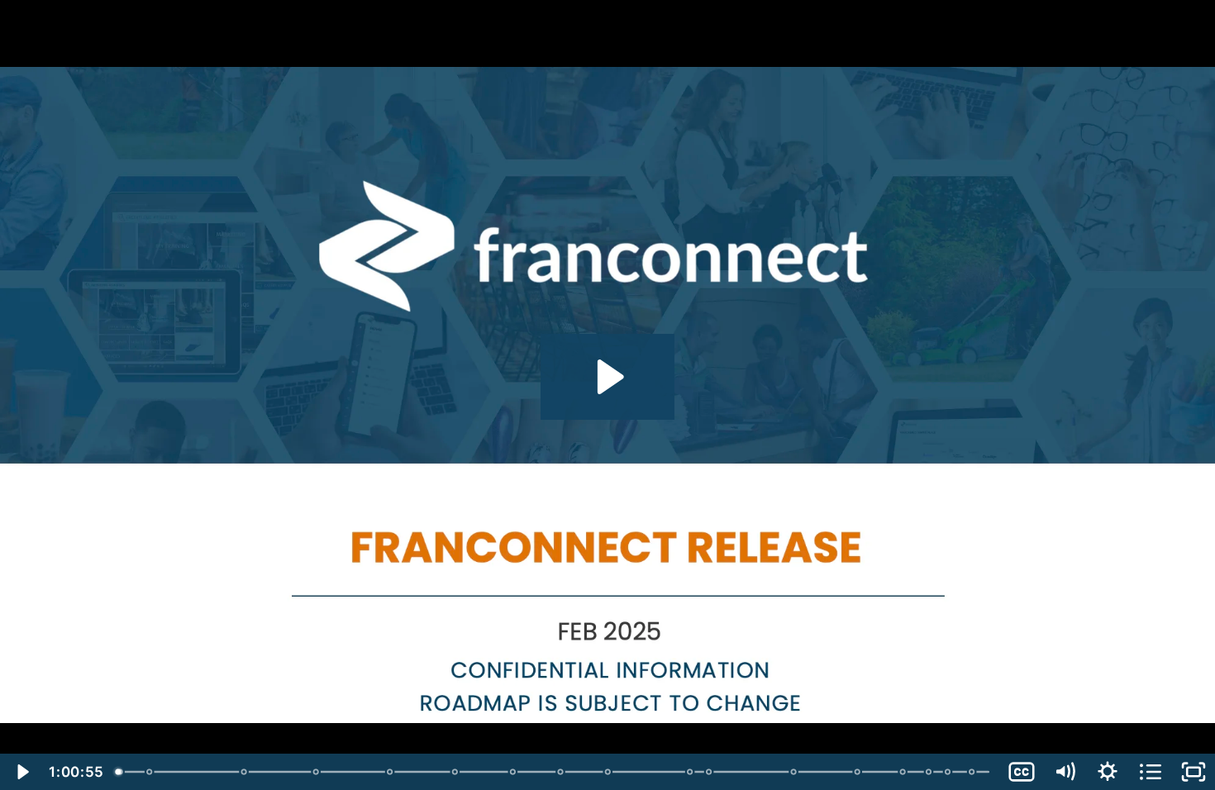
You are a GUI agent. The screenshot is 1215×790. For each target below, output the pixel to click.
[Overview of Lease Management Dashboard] (456, 772)
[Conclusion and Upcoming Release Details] (932, 772)
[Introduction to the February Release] (119, 772)
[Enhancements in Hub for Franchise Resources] (562, 772)
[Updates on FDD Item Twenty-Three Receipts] (797, 772)
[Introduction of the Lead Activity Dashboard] (244, 772)
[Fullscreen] (1193, 772)
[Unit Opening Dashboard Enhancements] (391, 772)
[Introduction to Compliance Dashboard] (514, 772)
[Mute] (1064, 772)
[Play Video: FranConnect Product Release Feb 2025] (608, 377)
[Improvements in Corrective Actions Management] (906, 772)
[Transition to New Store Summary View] (861, 772)
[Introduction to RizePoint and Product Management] (692, 772)
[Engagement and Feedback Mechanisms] (149, 772)
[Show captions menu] (1021, 772)
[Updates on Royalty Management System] (610, 772)
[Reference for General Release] (975, 772)
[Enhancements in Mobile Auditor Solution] (712, 772)
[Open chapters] (1150, 772)
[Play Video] (21, 772)
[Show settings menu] (1107, 772)
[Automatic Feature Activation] (951, 772)
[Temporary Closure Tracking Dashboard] (317, 772)
